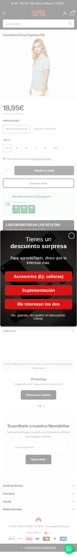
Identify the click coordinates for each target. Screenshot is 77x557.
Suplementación (38, 290)
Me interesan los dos (38, 304)
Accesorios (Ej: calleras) (38, 276)
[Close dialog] (71, 236)
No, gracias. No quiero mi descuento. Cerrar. (38, 317)
